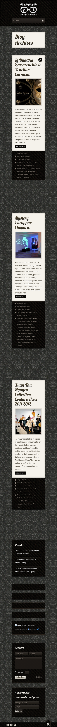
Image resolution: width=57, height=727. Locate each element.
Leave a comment (23, 159)
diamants (27, 327)
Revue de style (22, 315)
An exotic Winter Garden (25, 495)
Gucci (33, 330)
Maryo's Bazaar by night (25, 165)
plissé (26, 504)
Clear (40, 677)
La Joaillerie (21, 312)
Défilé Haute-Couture (24, 489)
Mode (35, 312)
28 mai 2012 (21, 303)
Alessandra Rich (22, 318)
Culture (28, 162)
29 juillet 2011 (22, 480)
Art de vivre (21, 162)
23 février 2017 (22, 153)
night (32, 174)
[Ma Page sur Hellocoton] (26, 625)
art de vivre (21, 168)
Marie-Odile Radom (23, 156)
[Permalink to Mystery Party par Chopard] (24, 222)
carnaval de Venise (28, 171)
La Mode (29, 312)
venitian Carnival (23, 177)
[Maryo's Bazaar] (28, 10)
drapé (31, 501)
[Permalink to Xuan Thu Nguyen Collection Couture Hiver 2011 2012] (27, 393)
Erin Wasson (26, 330)
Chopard (20, 327)
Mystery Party (29, 336)
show (36, 174)
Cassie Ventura (27, 324)
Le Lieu (34, 162)
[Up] (48, 723)
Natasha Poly (21, 340)
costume (20, 174)
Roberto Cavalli (27, 343)
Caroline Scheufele (23, 321)
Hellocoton (34, 629)
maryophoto (24, 629)
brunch (28, 168)
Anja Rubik (33, 318)
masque (26, 174)
